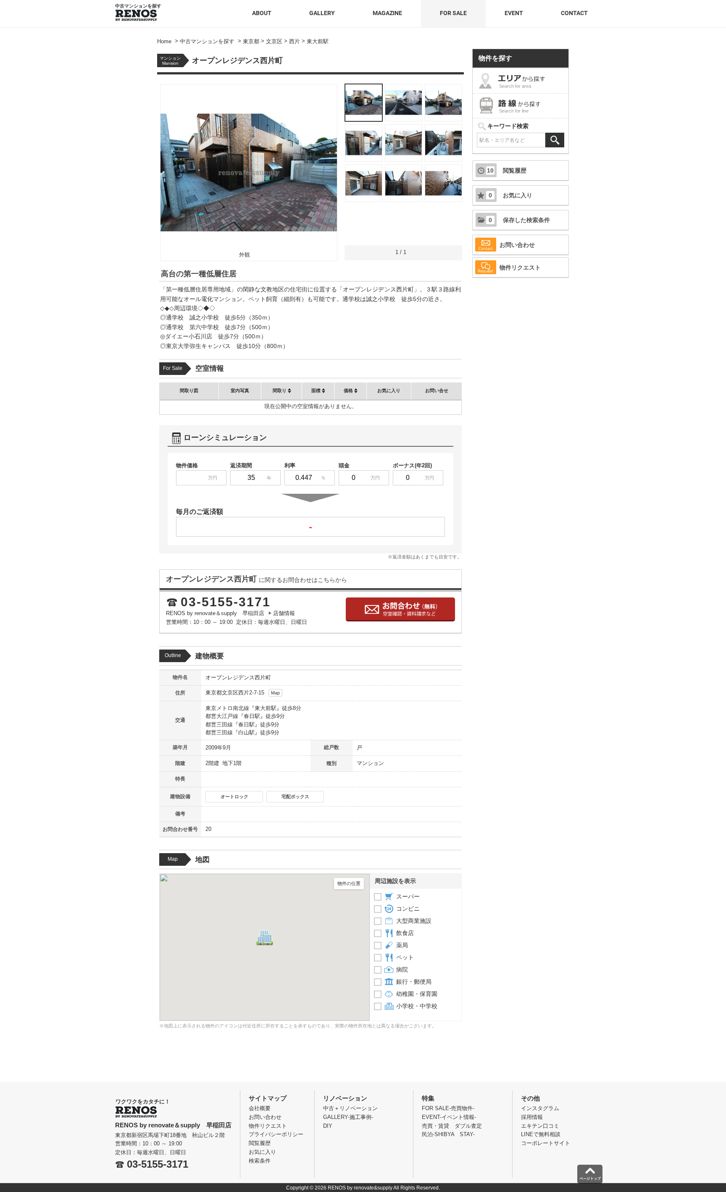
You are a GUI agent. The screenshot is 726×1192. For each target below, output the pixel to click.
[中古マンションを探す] (136, 12)
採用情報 (532, 1117)
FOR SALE (453, 13)
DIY (327, 1126)
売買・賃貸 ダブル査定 (452, 1126)
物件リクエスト (520, 267)
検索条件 (260, 1161)
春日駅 (252, 716)
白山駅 (246, 732)
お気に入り (510, 195)
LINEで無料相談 (540, 1134)
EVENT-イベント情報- (449, 1117)
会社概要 (260, 1108)
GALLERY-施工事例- (348, 1117)
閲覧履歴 (506, 170)
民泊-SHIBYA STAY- (448, 1134)
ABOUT (261, 13)
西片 (243, 692)
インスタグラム (540, 1108)
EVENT (514, 13)
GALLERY (322, 13)
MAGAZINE (387, 13)
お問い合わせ (517, 244)
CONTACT (574, 13)
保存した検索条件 (519, 220)
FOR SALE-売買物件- (448, 1108)
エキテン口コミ (540, 1126)
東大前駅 (265, 708)
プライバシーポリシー (276, 1134)
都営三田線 (219, 724)
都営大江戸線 (221, 716)
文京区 (230, 692)
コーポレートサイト (545, 1143)
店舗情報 (284, 613)
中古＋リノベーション (350, 1108)
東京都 (213, 692)
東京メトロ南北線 (227, 708)
